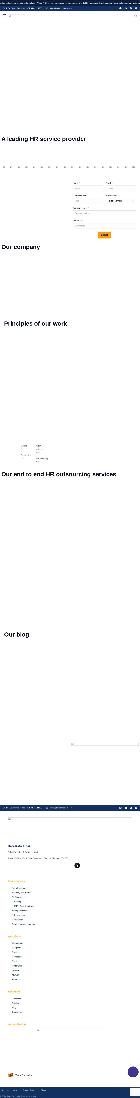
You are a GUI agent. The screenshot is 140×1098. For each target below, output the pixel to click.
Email (108, 183)
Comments (78, 220)
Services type (112, 195)
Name (76, 183)
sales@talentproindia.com (61, 8)
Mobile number (80, 195)
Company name (80, 208)
